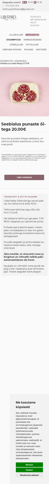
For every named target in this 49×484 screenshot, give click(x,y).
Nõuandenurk (38, 20)
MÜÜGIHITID (32, 35)
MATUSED (41, 49)
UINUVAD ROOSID (12, 49)
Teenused (35, 17)
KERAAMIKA (20, 61)
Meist (33, 22)
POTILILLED (32, 44)
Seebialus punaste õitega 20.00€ (14, 63)
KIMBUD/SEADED (33, 40)
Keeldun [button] (29, 470)
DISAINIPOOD (13, 40)
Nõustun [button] (29, 465)
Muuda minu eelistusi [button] (29, 475)
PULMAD (28, 49)
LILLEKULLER (16, 35)
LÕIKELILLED (16, 44)
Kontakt (34, 25)
